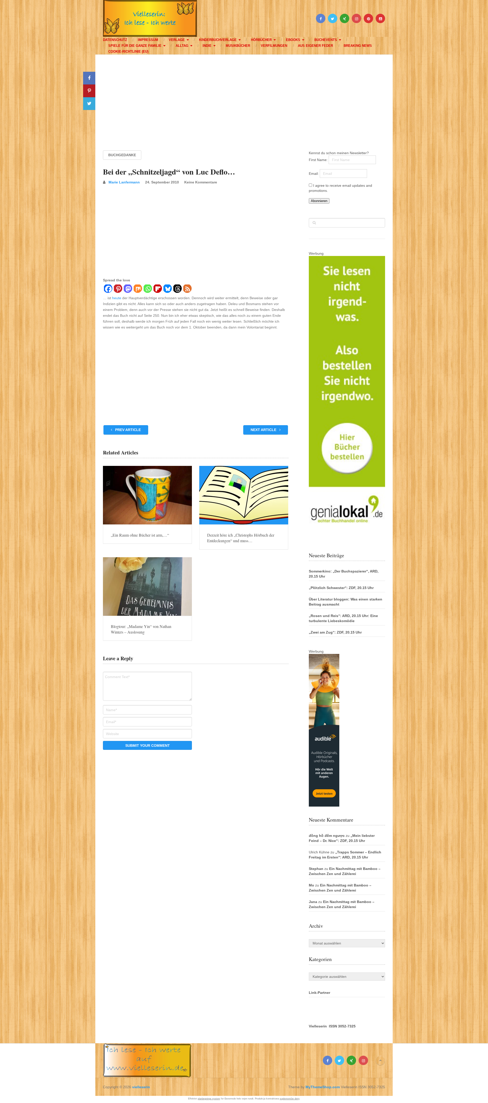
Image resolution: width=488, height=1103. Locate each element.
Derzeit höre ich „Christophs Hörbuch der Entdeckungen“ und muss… (240, 537)
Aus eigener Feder (315, 46)
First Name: (319, 160)
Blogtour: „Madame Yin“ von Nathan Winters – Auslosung (141, 629)
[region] (244, 97)
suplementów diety (289, 1098)
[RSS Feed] (187, 289)
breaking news (358, 46)
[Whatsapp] (147, 289)
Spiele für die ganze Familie (134, 46)
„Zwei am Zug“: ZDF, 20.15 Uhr (335, 632)
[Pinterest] (117, 289)
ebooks (293, 40)
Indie (207, 46)
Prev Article (127, 430)
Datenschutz (115, 40)
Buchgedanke (122, 155)
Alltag (182, 46)
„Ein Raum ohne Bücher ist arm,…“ (140, 535)
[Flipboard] (157, 289)
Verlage (177, 40)
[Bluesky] (167, 289)
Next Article (264, 430)
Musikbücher (238, 46)
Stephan (316, 869)
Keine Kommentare (200, 182)
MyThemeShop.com (323, 1087)
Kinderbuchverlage (218, 40)
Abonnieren (319, 201)
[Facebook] (107, 289)
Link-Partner (319, 993)
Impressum (148, 40)
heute (116, 298)
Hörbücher (261, 40)
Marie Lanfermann (124, 182)
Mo (311, 885)
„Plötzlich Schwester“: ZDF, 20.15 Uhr (341, 588)
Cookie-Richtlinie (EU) (128, 51)
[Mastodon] (127, 289)
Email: (314, 173)
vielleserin (141, 1087)
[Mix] (137, 289)
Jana (313, 902)
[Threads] (177, 289)
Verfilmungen (274, 46)
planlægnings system (209, 1098)
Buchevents (325, 40)
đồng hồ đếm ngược (327, 836)
